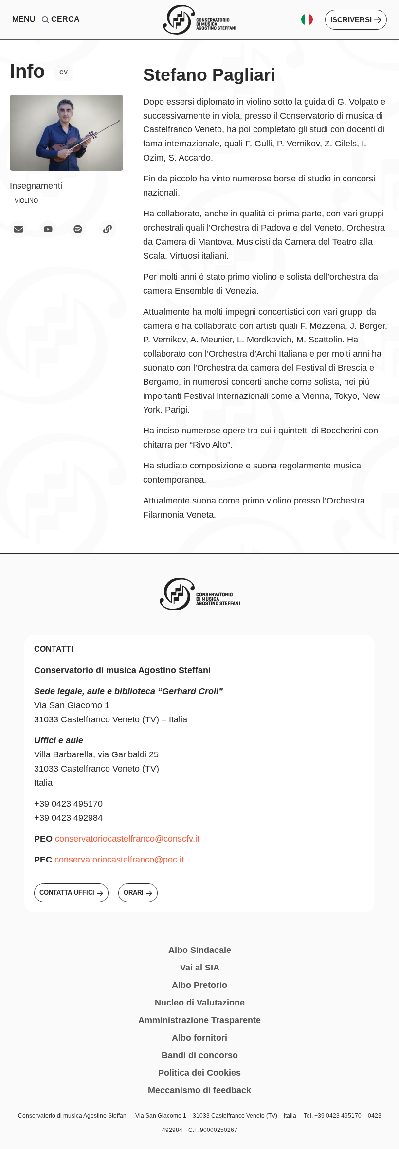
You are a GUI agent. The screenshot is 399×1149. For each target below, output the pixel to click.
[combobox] (70, 19)
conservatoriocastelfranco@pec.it (119, 859)
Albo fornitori (199, 1037)
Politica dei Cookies (199, 1072)
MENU (24, 19)
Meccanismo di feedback (199, 1090)
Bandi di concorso (200, 1055)
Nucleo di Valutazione (200, 1002)
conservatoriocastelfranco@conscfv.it (127, 839)
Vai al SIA (199, 967)
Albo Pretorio (199, 985)
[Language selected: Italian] (310, 20)
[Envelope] (18, 229)
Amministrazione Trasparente (199, 1020)
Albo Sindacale (199, 950)
